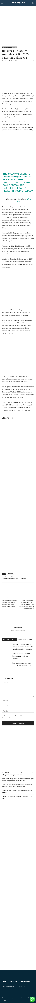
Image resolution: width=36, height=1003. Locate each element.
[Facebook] (4, 65)
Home (3, 8)
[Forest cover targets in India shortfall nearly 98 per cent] (7, 665)
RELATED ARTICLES (9, 639)
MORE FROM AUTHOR (25, 639)
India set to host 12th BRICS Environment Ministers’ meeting (22, 656)
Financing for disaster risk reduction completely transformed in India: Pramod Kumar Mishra (9, 603)
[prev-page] (3, 672)
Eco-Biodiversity (11, 8)
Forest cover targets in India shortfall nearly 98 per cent (21, 664)
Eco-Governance (14, 47)
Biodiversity (10, 573)
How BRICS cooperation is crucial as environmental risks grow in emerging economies (22, 646)
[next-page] (6, 672)
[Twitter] (8, 65)
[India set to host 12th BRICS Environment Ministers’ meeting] (7, 656)
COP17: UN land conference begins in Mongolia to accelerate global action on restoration (17, 785)
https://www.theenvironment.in (18, 630)
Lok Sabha (23, 578)
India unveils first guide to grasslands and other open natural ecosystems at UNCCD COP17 (18, 779)
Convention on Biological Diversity (11, 578)
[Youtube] (26, 992)
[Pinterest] (13, 65)
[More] (22, 65)
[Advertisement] (18, 28)
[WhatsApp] (17, 65)
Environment (7, 60)
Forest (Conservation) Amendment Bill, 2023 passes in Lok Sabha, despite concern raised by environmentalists (26, 604)
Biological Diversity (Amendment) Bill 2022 (13, 576)
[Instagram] (12, 992)
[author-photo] (18, 625)
